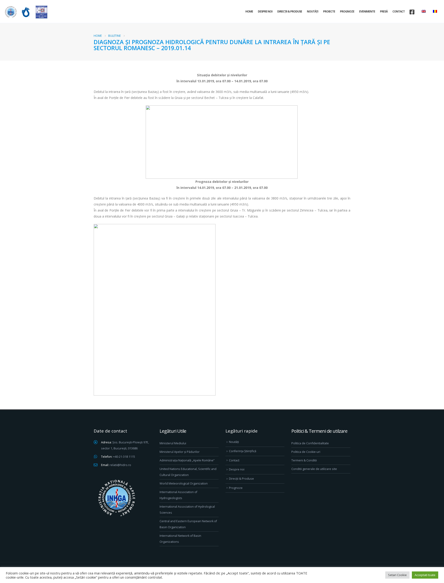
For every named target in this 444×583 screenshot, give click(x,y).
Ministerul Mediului (173, 443)
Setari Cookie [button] (397, 575)
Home (249, 11)
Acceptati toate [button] (425, 575)
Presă (384, 11)
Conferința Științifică (242, 451)
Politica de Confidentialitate (310, 443)
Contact (398, 11)
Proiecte (329, 11)
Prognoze (347, 11)
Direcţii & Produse (289, 11)
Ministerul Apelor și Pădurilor (180, 452)
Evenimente (367, 11)
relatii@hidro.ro (120, 465)
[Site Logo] (25, 12)
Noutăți (312, 11)
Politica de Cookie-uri (305, 452)
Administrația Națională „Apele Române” (187, 460)
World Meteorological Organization (184, 483)
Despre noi (265, 11)
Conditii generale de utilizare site (314, 469)
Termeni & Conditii (304, 460)
